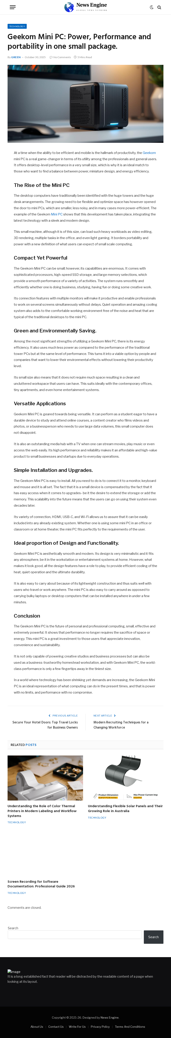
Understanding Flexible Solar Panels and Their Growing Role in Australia (125, 809)
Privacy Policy (100, 1026)
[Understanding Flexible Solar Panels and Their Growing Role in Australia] (125, 778)
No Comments (62, 57)
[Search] (159, 7)
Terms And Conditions (130, 1026)
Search (13, 928)
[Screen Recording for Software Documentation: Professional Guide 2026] (45, 853)
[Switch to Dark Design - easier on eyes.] (152, 7)
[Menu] (13, 7)
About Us (37, 1026)
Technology (17, 26)
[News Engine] (85, 7)
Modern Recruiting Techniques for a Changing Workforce (121, 725)
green (16, 57)
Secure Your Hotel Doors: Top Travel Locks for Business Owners (45, 725)
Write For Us (77, 1026)
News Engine (110, 1017)
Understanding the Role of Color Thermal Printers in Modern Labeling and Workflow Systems (42, 811)
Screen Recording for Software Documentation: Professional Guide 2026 (41, 884)
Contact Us (56, 1026)
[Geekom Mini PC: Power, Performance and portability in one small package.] (85, 104)
